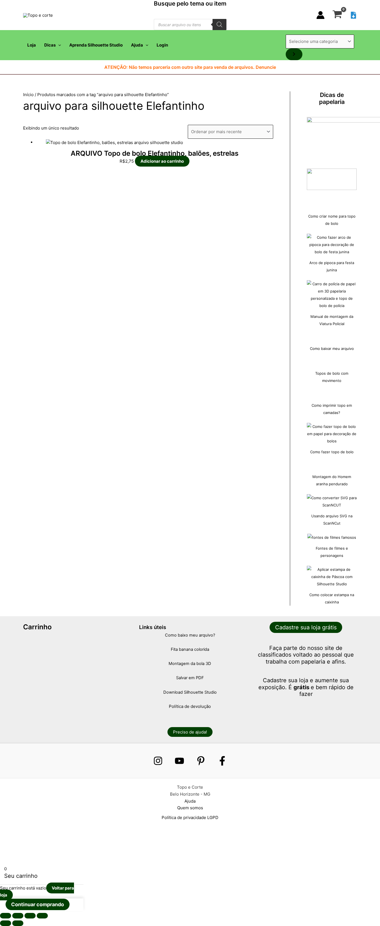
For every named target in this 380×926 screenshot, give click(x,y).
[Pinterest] (201, 761)
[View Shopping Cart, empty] (337, 15)
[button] (58, 45)
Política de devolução (190, 706)
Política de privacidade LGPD (190, 817)
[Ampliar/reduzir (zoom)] (5, 915)
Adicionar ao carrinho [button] (162, 161)
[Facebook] (222, 761)
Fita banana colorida (190, 649)
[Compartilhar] (30, 915)
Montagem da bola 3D (190, 663)
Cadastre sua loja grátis (306, 627)
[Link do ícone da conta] (320, 15)
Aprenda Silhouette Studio (96, 45)
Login (162, 45)
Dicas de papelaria (332, 98)
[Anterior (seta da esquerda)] (5, 923)
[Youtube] (179, 761)
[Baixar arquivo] (353, 15)
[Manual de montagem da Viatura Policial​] (332, 294)
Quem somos (190, 807)
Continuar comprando (37, 904)
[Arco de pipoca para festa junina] (332, 244)
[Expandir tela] (17, 915)
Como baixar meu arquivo (332, 348)
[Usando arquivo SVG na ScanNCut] (332, 501)
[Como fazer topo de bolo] (332, 434)
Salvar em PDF (190, 677)
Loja (31, 45)
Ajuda (137, 45)
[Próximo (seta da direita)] (17, 923)
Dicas (50, 45)
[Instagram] (158, 761)
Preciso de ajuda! (190, 732)
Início (28, 94)
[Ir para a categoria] (294, 54)
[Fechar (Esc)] (42, 915)
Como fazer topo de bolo (332, 452)
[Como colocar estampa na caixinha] (332, 577)
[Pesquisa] (219, 24)
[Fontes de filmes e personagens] (331, 537)
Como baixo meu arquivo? (190, 635)
